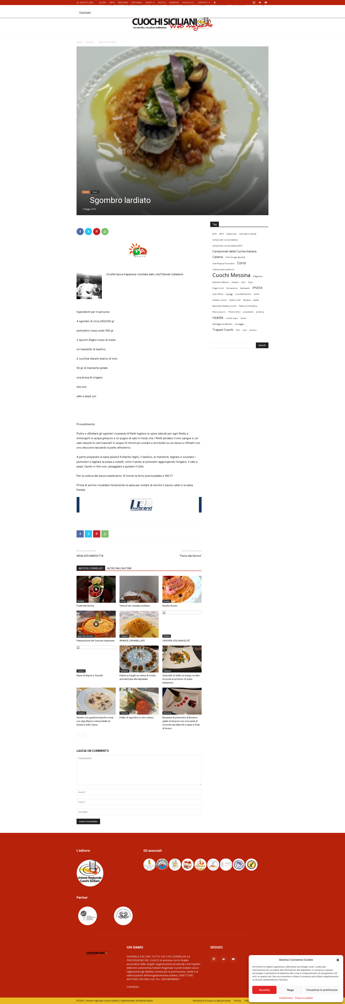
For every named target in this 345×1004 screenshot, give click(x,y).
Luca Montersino (243, 294)
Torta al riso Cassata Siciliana (134, 605)
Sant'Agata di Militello (222, 324)
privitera (260, 312)
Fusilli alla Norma (85, 605)
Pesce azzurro (219, 312)
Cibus (112, 2)
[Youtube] (265, 2)
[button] (338, 960)
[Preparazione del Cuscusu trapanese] (96, 624)
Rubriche (174, 2)
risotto (243, 318)
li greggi (229, 294)
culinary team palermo (223, 269)
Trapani (85, 13)
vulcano (253, 330)
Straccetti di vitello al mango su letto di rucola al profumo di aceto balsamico (181, 679)
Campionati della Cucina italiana (234, 251)
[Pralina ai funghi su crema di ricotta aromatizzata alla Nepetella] (139, 659)
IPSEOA (257, 288)
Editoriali (137, 2)
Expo (250, 282)
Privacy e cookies (304, 997)
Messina (167, 713)
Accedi (102, 2)
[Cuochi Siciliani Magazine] (172, 23)
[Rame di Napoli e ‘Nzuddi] (96, 659)
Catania (81, 671)
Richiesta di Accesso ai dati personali (212, 1000)
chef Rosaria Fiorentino (223, 263)
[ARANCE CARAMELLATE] (139, 624)
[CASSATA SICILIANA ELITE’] (182, 624)
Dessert (235, 282)
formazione (232, 288)
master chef (235, 300)
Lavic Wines (217, 294)
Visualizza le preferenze (322, 990)
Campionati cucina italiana (225, 240)
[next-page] (84, 735)
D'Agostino (258, 276)
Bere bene (123, 2)
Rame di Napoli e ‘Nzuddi (90, 675)
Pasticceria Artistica (248, 306)
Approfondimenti (85, 636)
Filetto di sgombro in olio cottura (136, 717)
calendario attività (247, 234)
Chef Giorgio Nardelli (235, 257)
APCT (221, 234)
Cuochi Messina (231, 275)
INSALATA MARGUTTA (90, 555)
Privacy (237, 1000)
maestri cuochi (219, 300)
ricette (217, 317)
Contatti (203, 2)
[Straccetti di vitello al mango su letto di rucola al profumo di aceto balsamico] (182, 659)
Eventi (149, 2)
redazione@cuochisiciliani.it (155, 986)
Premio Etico (234, 312)
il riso (123, 601)
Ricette (162, 2)
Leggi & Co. (188, 2)
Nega (290, 990)
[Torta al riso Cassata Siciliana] (139, 589)
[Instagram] (254, 2)
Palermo (124, 671)
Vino (238, 330)
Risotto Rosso (169, 605)
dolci (243, 282)
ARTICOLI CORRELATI (91, 568)
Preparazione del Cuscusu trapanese (95, 640)
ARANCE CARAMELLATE (132, 640)
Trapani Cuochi (222, 330)
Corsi (241, 263)
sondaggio (239, 324)
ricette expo (232, 318)
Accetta (264, 990)
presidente (248, 312)
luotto (256, 294)
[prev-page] (79, 735)
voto (245, 330)
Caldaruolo (231, 234)
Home (80, 42)
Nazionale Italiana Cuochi (224, 306)
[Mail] (260, 2)
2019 (214, 234)
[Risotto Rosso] (182, 589)
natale (256, 300)
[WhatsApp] (105, 231)
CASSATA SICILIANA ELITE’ (176, 640)
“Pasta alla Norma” (191, 555)
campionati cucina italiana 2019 (227, 245)
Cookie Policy (286, 997)
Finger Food (218, 288)
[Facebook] (80, 231)
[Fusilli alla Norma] (96, 589)
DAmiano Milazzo (220, 282)
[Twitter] (88, 231)
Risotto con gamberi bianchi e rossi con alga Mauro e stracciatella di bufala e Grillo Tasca (95, 721)
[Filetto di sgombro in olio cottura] (139, 701)
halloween (245, 288)
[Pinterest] (96, 231)
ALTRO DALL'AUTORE (119, 568)
